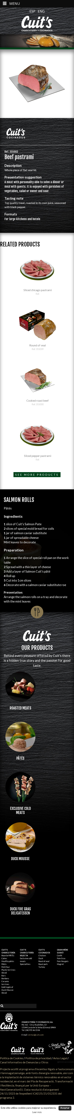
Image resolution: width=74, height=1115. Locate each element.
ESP (32, 11)
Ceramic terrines (5, 982)
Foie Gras (61, 958)
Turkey (41, 967)
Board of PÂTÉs (7, 955)
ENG (41, 11)
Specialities (25, 964)
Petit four (5, 967)
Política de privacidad (38, 1058)
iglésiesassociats (65, 1061)
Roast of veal (43, 961)
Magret (60, 964)
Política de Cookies (11, 1058)
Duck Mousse (20, 859)
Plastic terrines (8, 970)
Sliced (4, 972)
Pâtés (20, 758)
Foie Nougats (62, 961)
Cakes (4, 958)
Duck (40, 958)
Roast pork (43, 964)
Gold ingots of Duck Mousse (7, 988)
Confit (59, 955)
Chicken (42, 955)
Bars (3, 975)
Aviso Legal (60, 1058)
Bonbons (5, 978)
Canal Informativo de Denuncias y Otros (24, 1062)
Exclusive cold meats (20, 810)
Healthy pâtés (7, 961)
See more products (37, 474)
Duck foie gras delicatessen (20, 911)
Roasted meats (20, 708)
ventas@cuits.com (36, 1035)
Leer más (37, 1112)
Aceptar (65, 1107)
